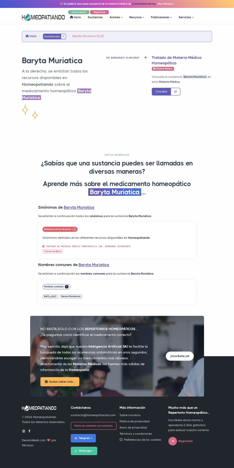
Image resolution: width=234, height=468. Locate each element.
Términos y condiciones (136, 433)
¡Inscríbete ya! (179, 356)
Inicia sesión (79, 12)
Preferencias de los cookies (142, 439)
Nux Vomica (165, 3)
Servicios (185, 17)
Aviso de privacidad (133, 427)
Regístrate (99, 12)
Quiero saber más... (62, 381)
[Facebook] (29, 431)
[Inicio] (23, 431)
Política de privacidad (135, 421)
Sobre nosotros (130, 415)
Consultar (161, 91)
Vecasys (28, 445)
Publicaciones (160, 17)
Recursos (135, 17)
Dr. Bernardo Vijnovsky (123, 57)
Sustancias (95, 17)
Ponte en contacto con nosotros (94, 425)
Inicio (77, 17)
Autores (115, 17)
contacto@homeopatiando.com (93, 415)
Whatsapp (85, 450)
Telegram (84, 438)
